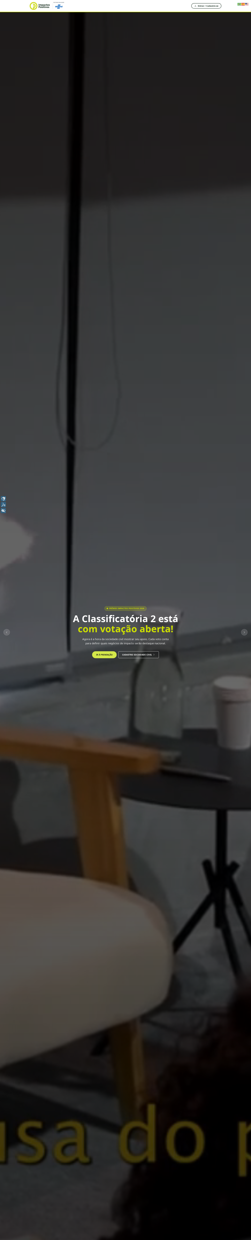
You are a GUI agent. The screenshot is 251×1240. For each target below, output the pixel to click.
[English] (247, 4)
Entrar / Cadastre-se (208, 5)
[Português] (239, 4)
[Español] (243, 4)
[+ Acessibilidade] (3, 510)
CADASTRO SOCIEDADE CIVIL (137, 654)
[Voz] (3, 504)
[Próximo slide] (244, 632)
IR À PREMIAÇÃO (104, 654)
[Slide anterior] (6, 632)
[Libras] (3, 498)
